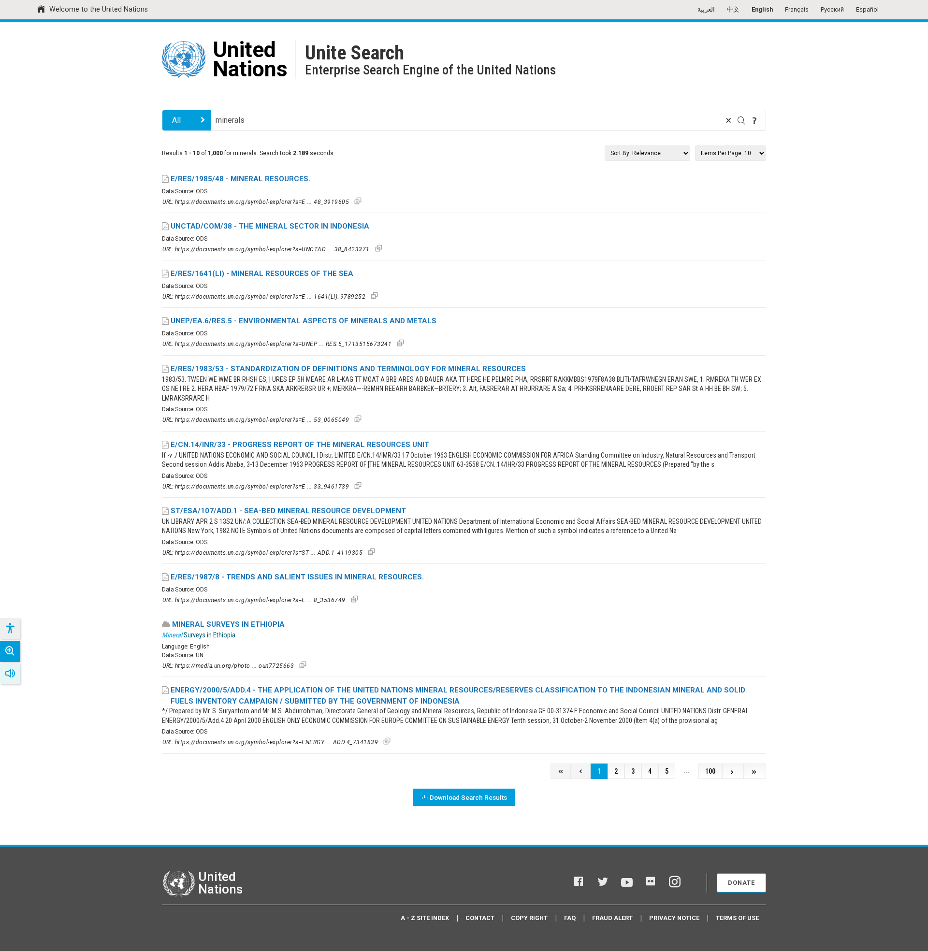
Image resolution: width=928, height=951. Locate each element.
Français (797, 9)
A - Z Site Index (425, 918)
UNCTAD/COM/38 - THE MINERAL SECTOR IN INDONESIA (270, 226)
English (762, 9)
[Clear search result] (728, 120)
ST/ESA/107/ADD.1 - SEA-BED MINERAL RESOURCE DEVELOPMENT (288, 510)
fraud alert (612, 918)
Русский (832, 9)
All (176, 120)
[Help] (754, 120)
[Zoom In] (10, 651)
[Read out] (10, 673)
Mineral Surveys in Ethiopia (228, 624)
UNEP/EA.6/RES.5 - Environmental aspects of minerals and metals (303, 321)
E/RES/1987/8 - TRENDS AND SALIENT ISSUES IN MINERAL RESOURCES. (297, 577)
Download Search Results (468, 797)
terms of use (737, 918)
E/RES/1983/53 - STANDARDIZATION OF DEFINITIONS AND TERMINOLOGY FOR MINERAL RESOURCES (348, 368)
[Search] (741, 120)
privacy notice (674, 918)
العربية (706, 9)
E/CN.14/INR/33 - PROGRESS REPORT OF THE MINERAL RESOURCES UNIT (300, 444)
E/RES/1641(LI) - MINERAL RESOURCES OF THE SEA (262, 273)
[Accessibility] (9, 628)
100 (710, 771)
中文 (733, 9)
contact (479, 918)
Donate (741, 882)
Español (867, 9)
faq (570, 918)
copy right (529, 918)
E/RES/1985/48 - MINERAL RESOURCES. (240, 178)
